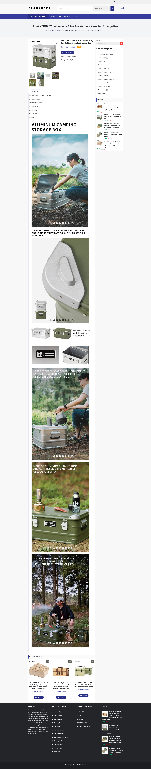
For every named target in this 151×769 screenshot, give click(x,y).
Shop (59, 16)
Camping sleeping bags (105, 79)
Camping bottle (102, 65)
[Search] (121, 43)
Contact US (81, 719)
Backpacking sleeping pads (106, 54)
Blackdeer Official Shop (34, 729)
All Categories (39, 16)
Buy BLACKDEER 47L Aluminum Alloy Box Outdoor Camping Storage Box (77, 42)
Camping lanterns (103, 75)
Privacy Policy (82, 722)
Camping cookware (103, 72)
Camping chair (102, 68)
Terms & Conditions (84, 726)
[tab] (35, 91)
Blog (75, 16)
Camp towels (102, 58)
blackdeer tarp (32, 714)
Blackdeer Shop (81, 765)
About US (67, 16)
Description (34, 91)
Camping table (102, 83)
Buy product (69, 52)
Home (53, 16)
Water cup (101, 93)
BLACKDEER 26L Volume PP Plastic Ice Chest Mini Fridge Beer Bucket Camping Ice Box (83, 684)
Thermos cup (102, 90)
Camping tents (102, 86)
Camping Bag (70, 60)
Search (98, 41)
